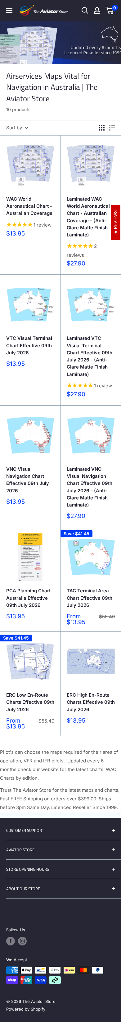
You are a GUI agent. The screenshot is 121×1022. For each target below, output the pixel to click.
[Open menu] (9, 10)
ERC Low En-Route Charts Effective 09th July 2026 (30, 702)
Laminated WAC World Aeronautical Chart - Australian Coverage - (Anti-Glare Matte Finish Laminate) (88, 217)
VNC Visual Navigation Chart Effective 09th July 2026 (27, 480)
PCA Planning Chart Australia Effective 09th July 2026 (28, 598)
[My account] (97, 10)
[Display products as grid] (102, 128)
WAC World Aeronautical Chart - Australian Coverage (29, 206)
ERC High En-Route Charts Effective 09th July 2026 (91, 702)
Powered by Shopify (25, 1009)
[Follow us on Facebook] (10, 941)
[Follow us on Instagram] (22, 941)
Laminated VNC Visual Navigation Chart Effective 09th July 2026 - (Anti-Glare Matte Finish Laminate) (89, 487)
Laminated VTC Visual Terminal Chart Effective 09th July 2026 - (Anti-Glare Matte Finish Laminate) (89, 356)
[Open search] (85, 10)
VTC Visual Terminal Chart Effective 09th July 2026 (29, 345)
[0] (110, 10)
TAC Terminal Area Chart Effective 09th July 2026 (89, 598)
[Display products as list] (112, 128)
